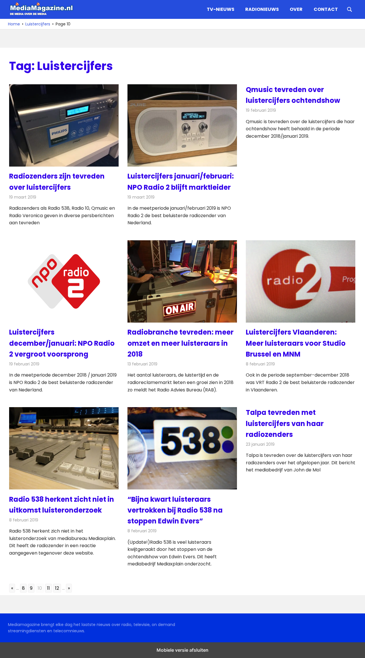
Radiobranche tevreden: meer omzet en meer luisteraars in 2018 (180, 343)
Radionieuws (262, 9)
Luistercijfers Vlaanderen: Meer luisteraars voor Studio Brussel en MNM (296, 343)
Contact (326, 9)
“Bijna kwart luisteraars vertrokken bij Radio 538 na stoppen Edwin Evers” (175, 510)
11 (48, 588)
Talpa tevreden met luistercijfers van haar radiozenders (285, 423)
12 (57, 588)
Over (296, 9)
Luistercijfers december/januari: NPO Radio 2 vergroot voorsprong (62, 343)
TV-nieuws (220, 9)
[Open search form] (349, 8)
